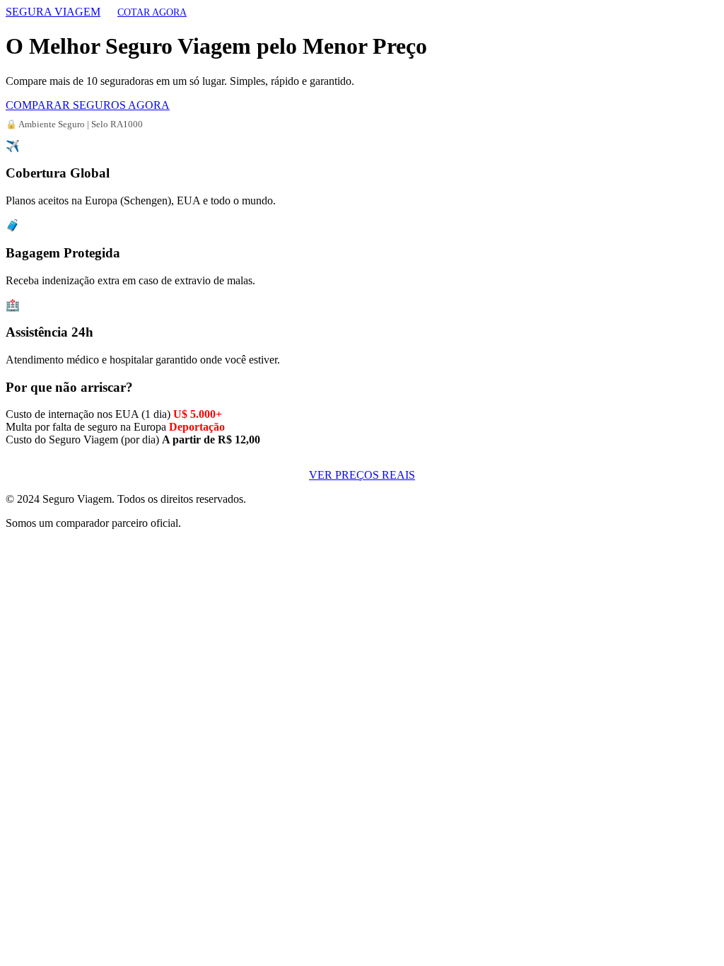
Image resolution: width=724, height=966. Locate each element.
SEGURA (53, 12)
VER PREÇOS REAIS (362, 475)
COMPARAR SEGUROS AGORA (88, 105)
